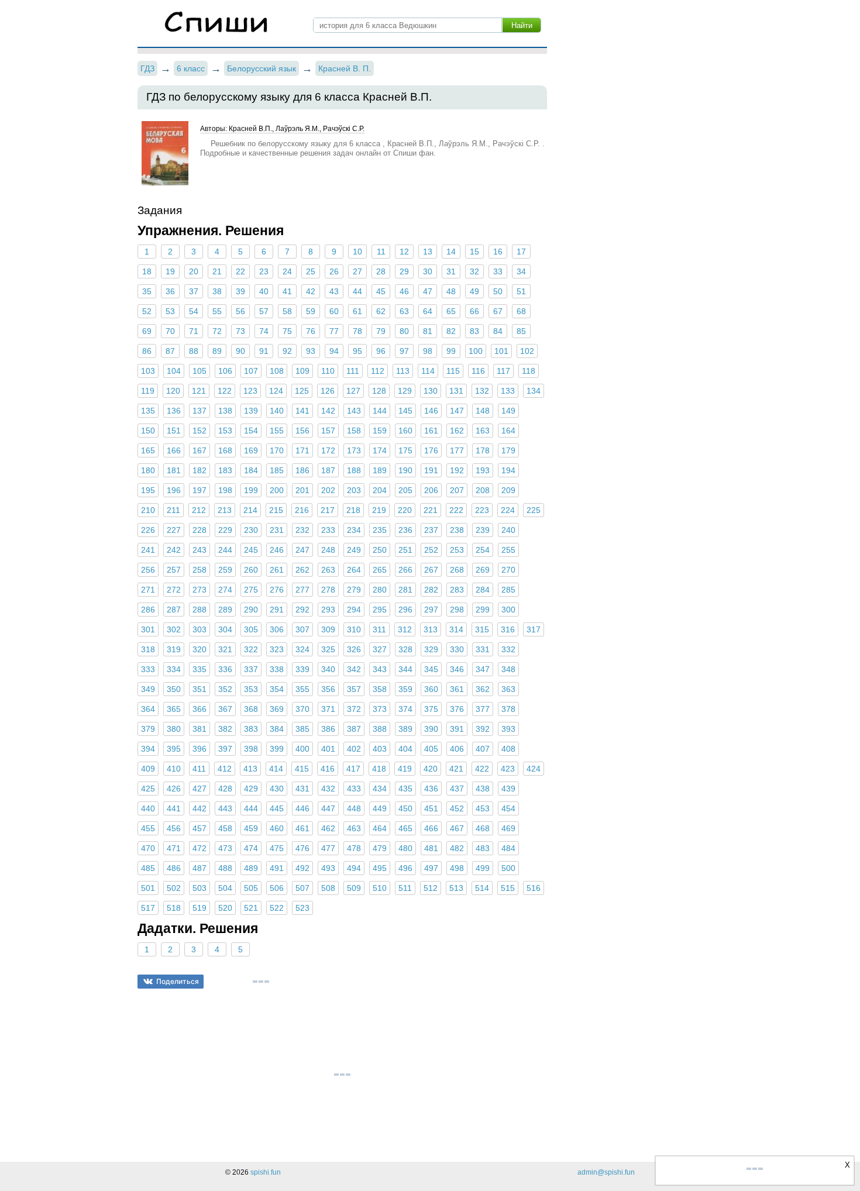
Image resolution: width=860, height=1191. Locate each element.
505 (251, 888)
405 (431, 748)
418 (379, 768)
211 (173, 510)
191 (431, 470)
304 (225, 629)
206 (431, 490)
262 (302, 569)
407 (483, 748)
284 (483, 589)
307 (302, 629)
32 (474, 271)
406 (457, 748)
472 (199, 848)
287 (174, 609)
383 (251, 729)
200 (277, 490)
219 (379, 510)
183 (225, 470)
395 (174, 748)
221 (431, 510)
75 (287, 331)
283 (457, 589)
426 (174, 788)
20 (193, 271)
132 (482, 390)
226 (148, 530)
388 (380, 729)
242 (174, 550)
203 (354, 490)
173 (354, 450)
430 (277, 788)
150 (148, 430)
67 (498, 311)
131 (456, 390)
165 (148, 450)
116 (478, 371)
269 (483, 569)
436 (431, 788)
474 (251, 848)
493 (328, 868)
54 (193, 311)
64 (427, 311)
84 (498, 331)
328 (405, 649)
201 (302, 490)
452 (457, 808)
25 (310, 271)
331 (483, 649)
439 (508, 788)
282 (431, 589)
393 (508, 729)
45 (381, 291)
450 (405, 808)
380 (174, 729)
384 (277, 729)
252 (431, 550)
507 (302, 888)
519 (199, 908)
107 (251, 371)
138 (225, 410)
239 (483, 530)
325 (328, 649)
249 (354, 550)
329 (431, 649)
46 (404, 291)
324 (302, 649)
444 (251, 808)
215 (276, 510)
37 (193, 291)
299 (483, 609)
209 (508, 490)
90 (240, 351)
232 (302, 530)
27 (357, 271)
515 (508, 888)
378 (508, 709)
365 (174, 709)
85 (521, 331)
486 (174, 868)
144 (380, 410)
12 (404, 251)
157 (328, 430)
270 (508, 569)
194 (508, 470)
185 (277, 470)
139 (251, 410)
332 (508, 649)
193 (483, 470)
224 (508, 510)
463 (354, 828)
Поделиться (177, 981)
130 (431, 390)
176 (431, 450)
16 (498, 251)
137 (199, 410)
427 (199, 788)
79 (381, 331)
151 (174, 430)
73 (240, 331)
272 (174, 589)
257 (174, 569)
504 (225, 888)
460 (277, 828)
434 (380, 788)
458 (225, 828)
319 (174, 649)
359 (405, 689)
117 (503, 371)
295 (380, 609)
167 (199, 450)
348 (508, 669)
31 (451, 271)
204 (380, 490)
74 (264, 331)
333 (148, 669)
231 (277, 530)
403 (380, 748)
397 (225, 748)
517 (148, 908)
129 (405, 390)
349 (148, 689)
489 (251, 868)
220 (405, 510)
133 (508, 390)
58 (287, 311)
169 (251, 450)
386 (328, 729)
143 (354, 410)
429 (251, 788)
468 (483, 828)
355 (302, 689)
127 (353, 390)
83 (474, 331)
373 (380, 709)
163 (483, 430)
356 (328, 689)
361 (457, 689)
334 (174, 669)
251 (405, 550)
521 (251, 908)
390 (431, 729)
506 (277, 888)
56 (240, 311)
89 (217, 351)
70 (170, 331)
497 (431, 868)
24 (287, 271)
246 (277, 550)
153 (225, 430)
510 (380, 888)
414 (276, 768)
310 (354, 629)
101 (501, 351)
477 (328, 848)
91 (264, 351)
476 (302, 848)
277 (302, 589)
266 (405, 569)
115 (453, 371)
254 (483, 550)
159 (380, 430)
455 (148, 828)
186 (302, 470)
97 (404, 351)
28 (381, 271)
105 (199, 371)
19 (170, 271)
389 (405, 729)
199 (251, 490)
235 (380, 530)
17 (521, 251)
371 (328, 709)
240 (508, 530)
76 (310, 331)
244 (225, 550)
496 (405, 868)
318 (148, 649)
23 (264, 271)
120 (173, 390)
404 (405, 748)
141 (302, 410)
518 (174, 908)
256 (148, 569)
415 (302, 768)
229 (225, 530)
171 (302, 450)
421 (456, 768)
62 (381, 311)
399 (277, 748)
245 (251, 550)
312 (405, 629)
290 (251, 609)
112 (377, 371)
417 (353, 768)
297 (431, 609)
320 (199, 649)
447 (328, 808)
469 (508, 828)
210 (148, 510)
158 (354, 430)
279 (354, 589)
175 (405, 450)
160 (405, 430)
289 (225, 609)
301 (148, 629)
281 (405, 589)
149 (508, 410)
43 (334, 291)
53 (170, 311)
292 (302, 609)
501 (148, 888)
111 (352, 371)
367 (225, 709)
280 (380, 589)
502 (174, 888)
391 (457, 729)
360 (431, 689)
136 (174, 410)
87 (170, 351)
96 (381, 351)
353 (251, 689)
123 (250, 390)
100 (476, 351)
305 (251, 629)
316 (508, 629)
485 (148, 868)
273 (199, 589)
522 (277, 908)
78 (357, 331)
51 (521, 291)
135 (148, 410)
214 (250, 510)
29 (404, 271)
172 (328, 450)
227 (174, 530)
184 (251, 470)
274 (225, 589)
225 (534, 510)
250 (380, 550)
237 (431, 530)
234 (354, 530)
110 (328, 371)
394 (148, 748)
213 (225, 510)
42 (310, 291)
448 (354, 808)
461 (302, 828)
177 (457, 450)
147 (457, 410)
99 (451, 351)
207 (457, 490)
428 (225, 788)
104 (174, 371)
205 (405, 490)
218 (353, 510)
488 (225, 868)
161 (431, 430)
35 (147, 291)
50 (498, 291)
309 (328, 629)
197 (199, 490)
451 (431, 808)
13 (427, 251)
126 (328, 390)
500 (508, 868)
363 (508, 689)
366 (199, 709)
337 (251, 669)
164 (508, 430)
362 (483, 689)
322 (251, 649)
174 (380, 450)
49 (474, 291)
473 (225, 848)
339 (302, 669)
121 (199, 390)
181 (174, 470)
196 (174, 490)
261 (277, 569)
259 (225, 569)
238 (457, 530)
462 (328, 828)
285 (508, 589)
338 (277, 669)
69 (147, 331)
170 (277, 450)
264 (354, 569)
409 (148, 768)
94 (334, 351)
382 (225, 729)
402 (354, 748)
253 (457, 550)
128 (379, 390)
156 (302, 430)
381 (199, 729)
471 (174, 848)
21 (217, 271)
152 (199, 430)
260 (251, 569)
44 (357, 291)
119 (147, 390)
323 (277, 649)
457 (199, 828)
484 (508, 848)
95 (357, 351)
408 (508, 748)
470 (148, 848)
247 (302, 550)
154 (251, 430)
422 (482, 768)
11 (381, 251)
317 (534, 629)
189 (380, 470)
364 (148, 709)
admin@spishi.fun (606, 1172)
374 (405, 709)
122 (225, 390)
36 (170, 291)
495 (380, 868)
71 (193, 331)
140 (277, 410)
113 (403, 371)
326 (354, 649)
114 (428, 371)
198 (225, 490)
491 (277, 868)
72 (217, 331)
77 (334, 331)
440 (148, 808)
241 (148, 550)
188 (354, 470)
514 (482, 888)
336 (225, 669)
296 (405, 609)
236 (405, 530)
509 (354, 888)
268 (457, 569)
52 (147, 311)
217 (328, 510)
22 (240, 271)
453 (483, 808)
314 (456, 629)
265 (380, 569)
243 (199, 550)
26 (334, 271)
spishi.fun (265, 1172)
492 (302, 868)
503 (199, 888)
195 (148, 490)
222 (456, 510)
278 (328, 589)
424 (534, 768)
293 (328, 609)
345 (431, 669)
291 (277, 609)
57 (264, 311)
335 (199, 669)
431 (302, 788)
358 (380, 689)
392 (483, 729)
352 (225, 689)
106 (225, 371)
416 (328, 768)
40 (264, 291)
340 (328, 669)
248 (328, 550)
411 (199, 768)
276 (277, 589)
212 (199, 510)
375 (431, 709)
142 (328, 410)
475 (277, 848)
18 (147, 271)
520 (225, 908)
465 (405, 828)
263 (328, 569)
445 (277, 808)
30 (427, 271)
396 (199, 748)
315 (482, 629)
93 (310, 351)
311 (379, 629)
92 (287, 351)
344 (405, 669)
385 (302, 729)
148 (483, 410)
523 (302, 908)
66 (474, 311)
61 (357, 311)
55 (217, 311)
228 (199, 530)
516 (534, 888)
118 (528, 371)
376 (457, 709)
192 (457, 470)
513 (456, 888)
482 (457, 848)
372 (354, 709)
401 (328, 748)
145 (405, 410)
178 (483, 450)
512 (431, 888)
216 (302, 510)
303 (199, 629)
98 (427, 351)
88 (193, 351)
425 (148, 788)
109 (302, 371)
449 (380, 808)
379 (148, 729)
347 (483, 669)
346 (457, 669)
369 (277, 709)
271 (148, 589)
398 (251, 748)
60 (334, 311)
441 (174, 808)
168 (225, 450)
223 (482, 510)
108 (277, 371)
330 (457, 649)
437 (457, 788)
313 (431, 629)
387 (354, 729)
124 (276, 390)
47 (427, 291)
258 (199, 569)
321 (225, 649)
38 (217, 291)
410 (174, 768)
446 (302, 808)
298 (457, 609)
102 (527, 351)
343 (380, 669)
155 (277, 430)
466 (431, 828)
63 (404, 311)
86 (147, 351)
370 (302, 709)
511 (405, 888)
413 (250, 768)
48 (451, 291)
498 (457, 868)
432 (328, 788)
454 (508, 808)
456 (174, 828)
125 (302, 390)
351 (199, 689)
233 (328, 530)
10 (357, 251)
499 (483, 868)
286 (148, 609)
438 (483, 788)
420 (431, 768)
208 (483, 490)
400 (302, 748)
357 (354, 689)
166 (174, 450)
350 (174, 689)
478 (354, 848)
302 (174, 629)
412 (225, 768)
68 (521, 311)
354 (277, 689)
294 (354, 609)
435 (405, 788)
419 (405, 768)
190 (405, 470)
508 (328, 888)
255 (508, 550)
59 (310, 311)
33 (498, 271)
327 (380, 649)
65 (451, 311)
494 (354, 868)
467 (457, 828)
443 (225, 808)
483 (483, 848)
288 (199, 609)
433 (354, 788)
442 (199, 808)
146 (431, 410)
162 (457, 430)
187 (328, 470)
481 (431, 848)
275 (251, 589)
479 (380, 848)
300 (508, 609)
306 (277, 629)
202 (328, 490)
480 (405, 848)
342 (354, 669)
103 (148, 371)
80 (404, 331)
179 (508, 450)
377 (483, 709)
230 (251, 530)
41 (287, 291)
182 (199, 470)
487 (199, 868)
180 (148, 470)
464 (380, 828)
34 (521, 271)
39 (240, 291)
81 (427, 331)
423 (508, 768)
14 (451, 251)
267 (431, 569)
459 (251, 828)
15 (474, 251)
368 (251, 709)
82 (451, 331)
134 (534, 390)
